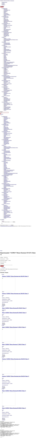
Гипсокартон (6, 10)
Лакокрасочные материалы (6, 23)
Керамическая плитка (5, 67)
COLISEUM (6, 69)
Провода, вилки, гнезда (7, 50)
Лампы (5, 48)
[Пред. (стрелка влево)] (0, 437)
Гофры (5, 47)
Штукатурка (6, 22)
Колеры (5, 27)
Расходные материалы (7, 44)
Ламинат (5, 85)
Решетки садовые (6, 108)
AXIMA (5, 68)
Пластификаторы (6, 35)
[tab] (19, 267)
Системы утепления (5, 86)
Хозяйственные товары (7, 109)
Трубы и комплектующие (7, 83)
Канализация (6, 54)
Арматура (5, 92)
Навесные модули (6, 49)
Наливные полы (6, 20)
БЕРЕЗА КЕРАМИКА (7, 73)
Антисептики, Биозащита (8, 32)
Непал (1, 250)
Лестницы (5, 105)
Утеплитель (5, 89)
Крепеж (3, 37)
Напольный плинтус (7, 100)
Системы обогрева (6, 90)
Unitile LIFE (5, 72)
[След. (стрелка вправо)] (1, 437)
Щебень (5, 15)
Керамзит (5, 11)
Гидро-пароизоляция (7, 77)
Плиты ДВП (6, 13)
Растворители (6, 30)
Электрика (3, 45)
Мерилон (5, 57)
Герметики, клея (6, 33)
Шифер (5, 79)
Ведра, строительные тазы (8, 102)
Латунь (5, 56)
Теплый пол (5, 64)
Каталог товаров (4, 2)
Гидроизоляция (6, 17)
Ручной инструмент (7, 42)
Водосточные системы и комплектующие (10, 76)
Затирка (5, 74)
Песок (5, 12)
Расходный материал (7, 60)
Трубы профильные (7, 95)
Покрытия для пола (5, 84)
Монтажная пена (6, 34)
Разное (5, 41)
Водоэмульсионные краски (8, 25)
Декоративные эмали (7, 26)
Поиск (12, 225)
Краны (5, 55)
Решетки (5, 82)
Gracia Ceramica (6, 70)
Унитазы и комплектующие (8, 66)
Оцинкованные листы (7, 93)
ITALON (5, 71)
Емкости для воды (6, 103)
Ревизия (5, 61)
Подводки (5, 58)
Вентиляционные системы (6, 80)
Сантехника (4, 53)
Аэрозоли (5, 24)
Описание (3, 267)
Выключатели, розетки (7, 46)
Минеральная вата (6, 88)
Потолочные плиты (7, 99)
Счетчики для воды (7, 63)
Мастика (5, 78)
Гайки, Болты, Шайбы (7, 38)
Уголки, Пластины (6, 40)
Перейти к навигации (3, 0)
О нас (3, 3)
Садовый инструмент (7, 107)
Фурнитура (5, 101)
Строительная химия (5, 31)
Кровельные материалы (5, 75)
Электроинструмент (7, 43)
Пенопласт (5, 87)
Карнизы (5, 97)
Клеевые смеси (6, 19)
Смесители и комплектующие (8, 62)
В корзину (3, 305)
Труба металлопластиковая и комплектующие (11, 65)
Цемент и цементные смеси (8, 21)
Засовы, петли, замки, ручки (8, 104)
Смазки (5, 36)
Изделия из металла (5, 91)
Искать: (1, 111)
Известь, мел (6, 18)
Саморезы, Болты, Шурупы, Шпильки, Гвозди (11, 39)
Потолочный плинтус (7, 98)
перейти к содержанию (10, 0)
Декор (3, 96)
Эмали (5, 28)
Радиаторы (5, 59)
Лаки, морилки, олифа (7, 29)
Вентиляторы (6, 81)
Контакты (3, 4)
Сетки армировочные (7, 14)
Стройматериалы (4, 8)
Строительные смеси (5, 16)
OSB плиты (5, 9)
